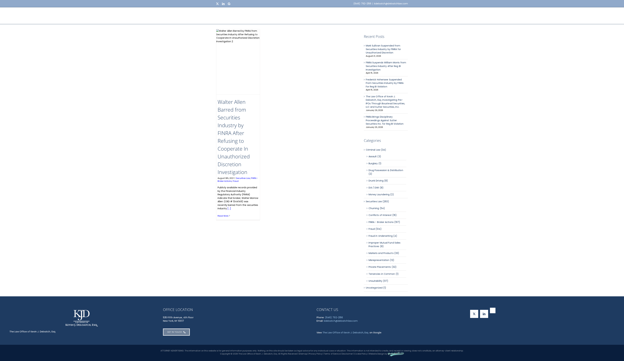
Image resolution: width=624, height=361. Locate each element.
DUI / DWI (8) (376, 187)
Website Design (376, 353)
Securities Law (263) (377, 201)
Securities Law (243, 178)
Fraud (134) (375, 229)
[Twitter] (474, 314)
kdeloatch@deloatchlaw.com (391, 3)
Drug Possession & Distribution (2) (386, 172)
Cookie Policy (360, 353)
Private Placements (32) (382, 267)
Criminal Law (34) (376, 149)
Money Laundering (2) (381, 194)
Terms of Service (332, 353)
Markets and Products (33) (384, 253)
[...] (229, 208)
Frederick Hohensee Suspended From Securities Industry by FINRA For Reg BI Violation (384, 83)
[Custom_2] (492, 310)
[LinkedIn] (484, 314)
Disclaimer (347, 353)
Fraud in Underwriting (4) (383, 236)
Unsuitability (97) (378, 281)
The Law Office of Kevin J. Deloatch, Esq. (346, 332)
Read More (223, 215)
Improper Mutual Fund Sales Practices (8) (385, 244)
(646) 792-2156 (334, 317)
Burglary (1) (375, 163)
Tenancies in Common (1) (384, 274)
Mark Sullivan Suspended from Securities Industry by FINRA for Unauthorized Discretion (383, 49)
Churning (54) (377, 208)
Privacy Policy (315, 353)
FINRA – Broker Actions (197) (384, 222)
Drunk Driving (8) (378, 180)
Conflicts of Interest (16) (383, 215)
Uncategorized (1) (376, 287)
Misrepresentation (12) (381, 260)
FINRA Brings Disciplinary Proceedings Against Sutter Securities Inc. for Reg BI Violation (385, 120)
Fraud (236, 181)
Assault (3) (375, 156)
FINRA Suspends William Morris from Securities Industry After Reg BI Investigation (386, 66)
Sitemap (303, 353)
